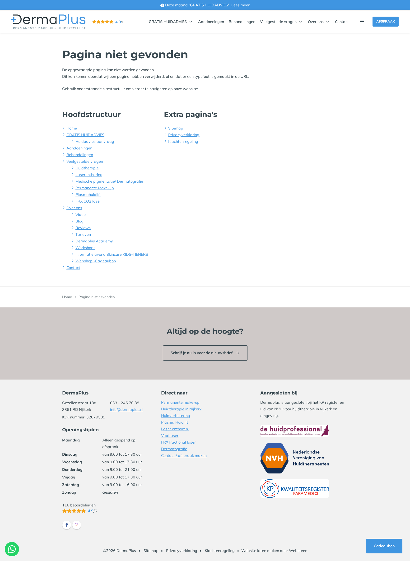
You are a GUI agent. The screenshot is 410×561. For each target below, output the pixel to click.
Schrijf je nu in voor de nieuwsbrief (202, 352)
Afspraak (385, 21)
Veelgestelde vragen (278, 21)
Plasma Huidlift (174, 422)
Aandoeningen (211, 21)
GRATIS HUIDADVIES (168, 21)
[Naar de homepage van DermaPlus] (48, 21)
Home (71, 128)
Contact (342, 21)
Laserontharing (88, 174)
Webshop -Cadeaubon (95, 261)
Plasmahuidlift (88, 194)
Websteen (298, 550)
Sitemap (175, 128)
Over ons (316, 21)
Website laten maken (260, 550)
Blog (79, 221)
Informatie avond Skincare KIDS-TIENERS (111, 254)
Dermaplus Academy (94, 241)
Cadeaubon (384, 545)
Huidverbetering (175, 415)
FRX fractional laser (178, 442)
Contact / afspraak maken (184, 455)
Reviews (83, 227)
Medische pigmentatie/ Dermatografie (109, 181)
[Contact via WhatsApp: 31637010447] (12, 549)
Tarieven (83, 234)
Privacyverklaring (183, 134)
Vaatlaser (169, 435)
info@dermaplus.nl (126, 409)
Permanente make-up (180, 402)
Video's (82, 214)
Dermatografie (174, 448)
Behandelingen (242, 21)
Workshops (85, 247)
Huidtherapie (87, 168)
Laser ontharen (175, 429)
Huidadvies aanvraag (94, 141)
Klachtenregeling (183, 141)
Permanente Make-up (94, 187)
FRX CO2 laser (88, 201)
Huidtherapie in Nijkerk (181, 409)
